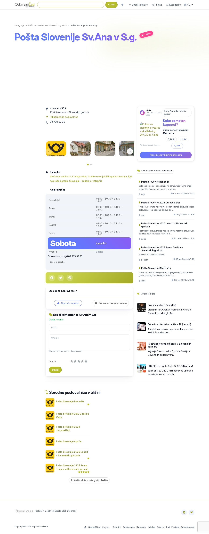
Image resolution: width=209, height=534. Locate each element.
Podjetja (175, 527)
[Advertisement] (104, 74)
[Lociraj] (122, 5)
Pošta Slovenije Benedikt (70, 401)
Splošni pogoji (187, 527)
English (105, 527)
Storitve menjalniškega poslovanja (107, 176)
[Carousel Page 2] (91, 164)
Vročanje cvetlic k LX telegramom (68, 176)
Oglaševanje (129, 527)
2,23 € (183, 139)
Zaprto (147, 34)
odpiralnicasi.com (40, 526)
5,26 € (171, 139)
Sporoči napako (57, 262)
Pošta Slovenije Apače (68, 441)
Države (160, 527)
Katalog (151, 527)
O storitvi (117, 527)
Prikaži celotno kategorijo (89, 480)
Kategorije (141, 527)
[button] (188, 5)
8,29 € (177, 145)
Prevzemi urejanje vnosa (112, 303)
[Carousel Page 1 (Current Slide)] (88, 164)
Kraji (168, 527)
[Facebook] (184, 512)
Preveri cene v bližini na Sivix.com (166, 155)
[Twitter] (191, 512)
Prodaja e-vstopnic (91, 180)
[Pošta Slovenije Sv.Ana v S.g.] (56, 148)
